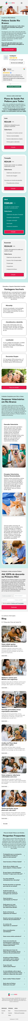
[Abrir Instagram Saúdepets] (15, 1004)
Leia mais (4, 655)
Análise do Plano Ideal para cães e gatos (9, 744)
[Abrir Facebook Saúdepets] (13, 1004)
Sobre (9, 1015)
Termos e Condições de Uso (20, 1010)
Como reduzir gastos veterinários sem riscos (9, 645)
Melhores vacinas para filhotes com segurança (9, 678)
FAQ (3, 1013)
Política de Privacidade (17, 603)
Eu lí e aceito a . (13, 603)
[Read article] (14, 634)
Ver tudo (5, 823)
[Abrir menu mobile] (21, 3)
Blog (9, 1010)
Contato (10, 1013)
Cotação (13, 147)
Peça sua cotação (9, 50)
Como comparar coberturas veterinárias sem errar (11, 776)
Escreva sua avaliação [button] (17, 63)
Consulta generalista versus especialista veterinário (11, 710)
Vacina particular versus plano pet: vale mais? (10, 809)
